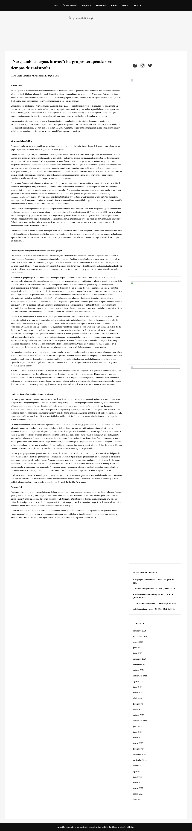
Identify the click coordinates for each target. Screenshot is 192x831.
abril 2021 (137, 799)
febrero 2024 (138, 703)
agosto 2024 (138, 681)
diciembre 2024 (139, 658)
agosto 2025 (138, 642)
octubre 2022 (138, 765)
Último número (70, 5)
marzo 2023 (138, 743)
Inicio (55, 5)
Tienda (125, 5)
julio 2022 (137, 776)
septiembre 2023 (140, 720)
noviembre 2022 (140, 760)
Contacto (137, 5)
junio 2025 (137, 653)
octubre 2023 (138, 715)
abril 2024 (137, 698)
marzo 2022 (138, 788)
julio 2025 (137, 647)
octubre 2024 (138, 670)
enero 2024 (137, 709)
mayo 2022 (137, 782)
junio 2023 (137, 731)
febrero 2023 (138, 748)
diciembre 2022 (139, 754)
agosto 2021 (138, 793)
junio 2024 (137, 686)
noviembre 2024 (140, 664)
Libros (114, 5)
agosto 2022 (138, 771)
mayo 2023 (137, 737)
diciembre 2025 (139, 630)
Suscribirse (101, 5)
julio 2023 (137, 726)
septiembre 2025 (140, 636)
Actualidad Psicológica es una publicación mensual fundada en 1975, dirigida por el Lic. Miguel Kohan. (96, 827)
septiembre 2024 (140, 675)
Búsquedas (87, 5)
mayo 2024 (137, 692)
